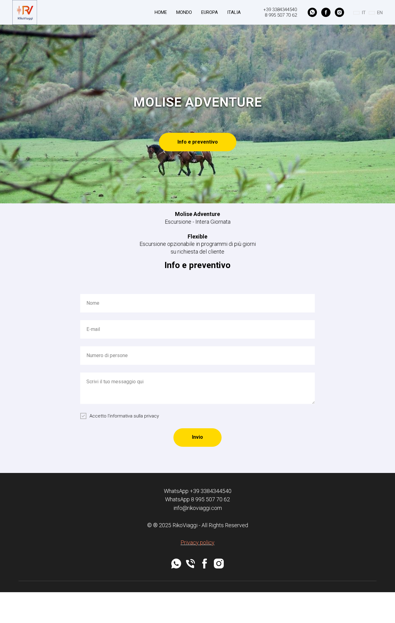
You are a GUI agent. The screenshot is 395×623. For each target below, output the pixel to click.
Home (161, 12)
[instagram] (339, 12)
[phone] (190, 563)
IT (364, 12)
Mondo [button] (184, 12)
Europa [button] (209, 12)
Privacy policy (197, 542)
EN (380, 12)
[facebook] (326, 12)
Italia (234, 12)
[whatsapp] (312, 12)
